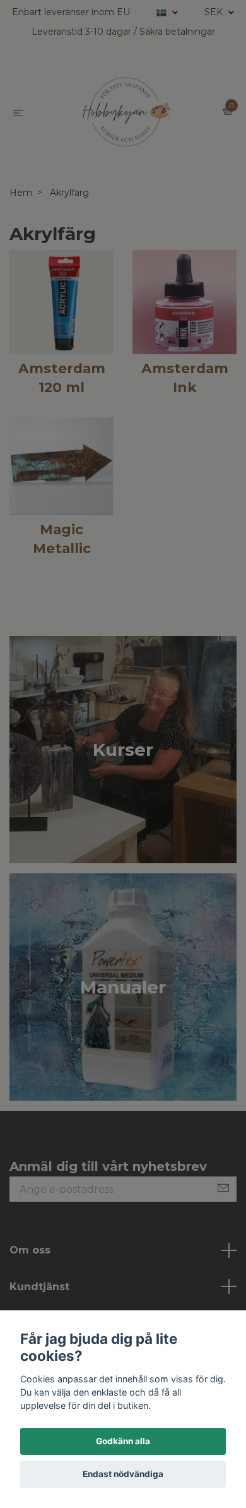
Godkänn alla (123, 1441)
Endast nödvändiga (123, 1474)
